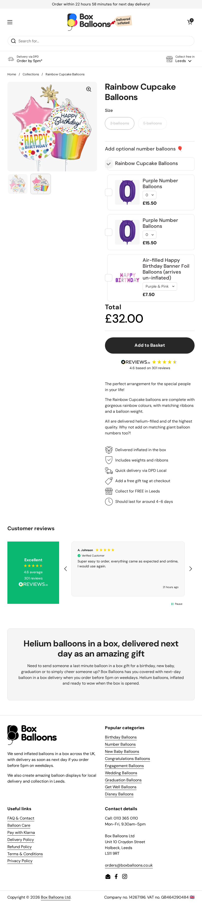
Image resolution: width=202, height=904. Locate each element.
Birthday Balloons (121, 737)
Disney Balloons (119, 794)
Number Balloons (120, 744)
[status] (101, 4)
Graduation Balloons (123, 780)
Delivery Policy (20, 839)
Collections (31, 74)
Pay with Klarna (21, 832)
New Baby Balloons (122, 751)
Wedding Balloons (121, 772)
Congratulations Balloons (127, 758)
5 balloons (152, 123)
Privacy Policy (20, 860)
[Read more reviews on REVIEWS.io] (33, 585)
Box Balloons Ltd (55, 897)
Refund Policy (19, 846)
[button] (180, 59)
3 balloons (119, 123)
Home (11, 74)
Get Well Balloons (120, 786)
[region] (128, 569)
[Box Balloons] (99, 22)
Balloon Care (18, 825)
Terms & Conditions (25, 853)
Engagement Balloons (124, 765)
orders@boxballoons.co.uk (129, 865)
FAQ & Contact (20, 818)
